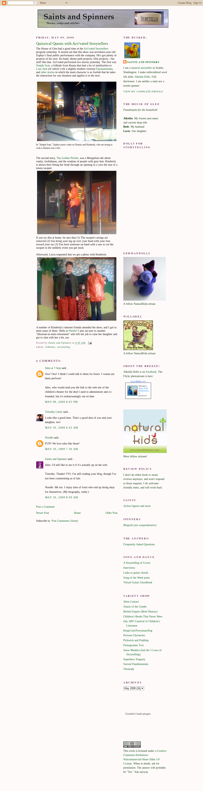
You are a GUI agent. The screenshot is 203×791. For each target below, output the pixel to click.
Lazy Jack (41, 68)
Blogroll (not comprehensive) (139, 525)
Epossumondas (104, 68)
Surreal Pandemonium (135, 664)
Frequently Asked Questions (139, 544)
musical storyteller (141, 67)
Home (77, 512)
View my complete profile (143, 91)
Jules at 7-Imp (53, 368)
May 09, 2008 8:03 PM (61, 401)
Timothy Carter (53, 411)
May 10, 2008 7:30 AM (61, 449)
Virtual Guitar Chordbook (137, 582)
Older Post (111, 512)
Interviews (129, 567)
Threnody (128, 669)
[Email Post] (89, 342)
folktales (50, 346)
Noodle (49, 437)
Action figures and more (137, 505)
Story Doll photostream (143, 390)
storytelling (63, 346)
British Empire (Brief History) (140, 611)
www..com (138, 381)
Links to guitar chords (135, 572)
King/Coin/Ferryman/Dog (137, 630)
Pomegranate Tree (133, 645)
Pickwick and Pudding (135, 640)
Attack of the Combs (135, 606)
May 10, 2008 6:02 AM (61, 427)
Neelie (72, 330)
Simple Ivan (43, 65)
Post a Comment (45, 506)
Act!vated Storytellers (96, 48)
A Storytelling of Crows (136, 562)
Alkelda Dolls (142, 76)
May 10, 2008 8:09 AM (61, 497)
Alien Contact (131, 601)
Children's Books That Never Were (142, 616)
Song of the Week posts (136, 577)
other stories (48, 72)
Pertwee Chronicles (134, 635)
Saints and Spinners (56, 458)
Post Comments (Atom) (65, 520)
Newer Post (42, 512)
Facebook (151, 371)
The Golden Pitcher (67, 158)
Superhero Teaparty (134, 659)
